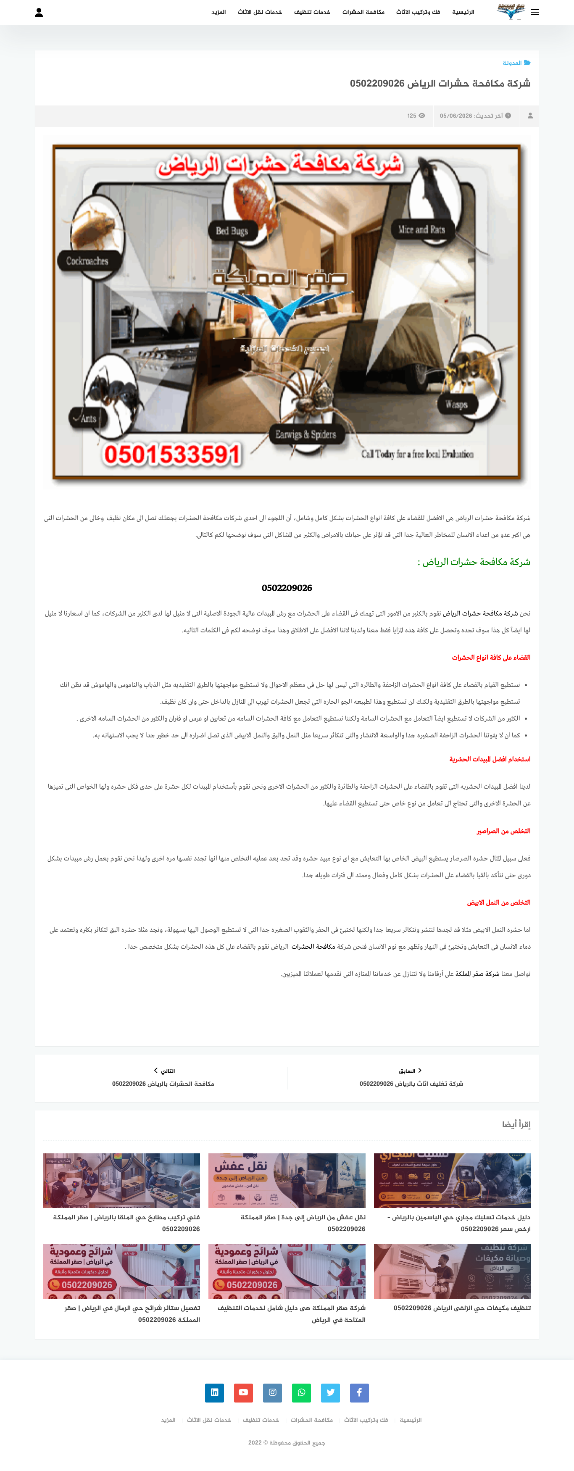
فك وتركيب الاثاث (418, 12)
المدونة (512, 63)
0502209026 (287, 588)
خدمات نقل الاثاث (260, 12)
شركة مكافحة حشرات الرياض (480, 614)
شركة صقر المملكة (478, 974)
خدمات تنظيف (312, 12)
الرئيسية (463, 12)
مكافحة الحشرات (363, 12)
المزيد (218, 12)
